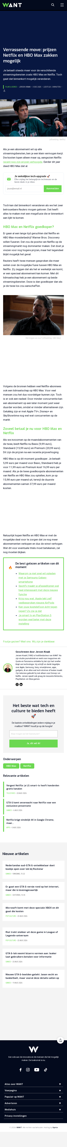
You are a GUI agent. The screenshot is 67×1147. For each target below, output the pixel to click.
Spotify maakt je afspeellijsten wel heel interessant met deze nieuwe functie (39, 590)
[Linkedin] (21, 684)
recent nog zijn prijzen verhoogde (22, 161)
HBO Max (11, 765)
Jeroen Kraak (25, 87)
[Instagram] (17, 684)
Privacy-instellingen (16, 1116)
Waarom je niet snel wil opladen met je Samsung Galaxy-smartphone (37, 577)
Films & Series (11, 87)
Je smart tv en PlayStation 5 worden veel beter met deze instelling (35, 619)
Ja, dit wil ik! (33, 743)
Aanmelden (52, 188)
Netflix (27, 765)
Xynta (55, 1127)
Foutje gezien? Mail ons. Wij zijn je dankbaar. (29, 641)
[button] (57, 1084)
